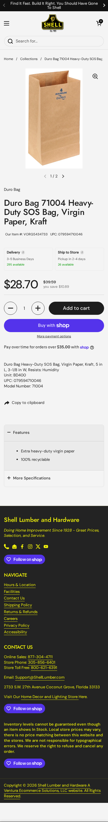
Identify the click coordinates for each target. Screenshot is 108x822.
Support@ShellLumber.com (39, 677)
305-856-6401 (41, 662)
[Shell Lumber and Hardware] (52, 23)
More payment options (54, 336)
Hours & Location (20, 584)
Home (8, 59)
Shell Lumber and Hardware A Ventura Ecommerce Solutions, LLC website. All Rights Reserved (52, 791)
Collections (28, 59)
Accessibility (15, 632)
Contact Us (14, 598)
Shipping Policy (18, 605)
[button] (99, 23)
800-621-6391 (44, 667)
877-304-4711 (40, 656)
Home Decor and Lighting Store (50, 696)
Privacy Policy (16, 625)
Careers (11, 618)
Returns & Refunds (20, 611)
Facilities (12, 591)
